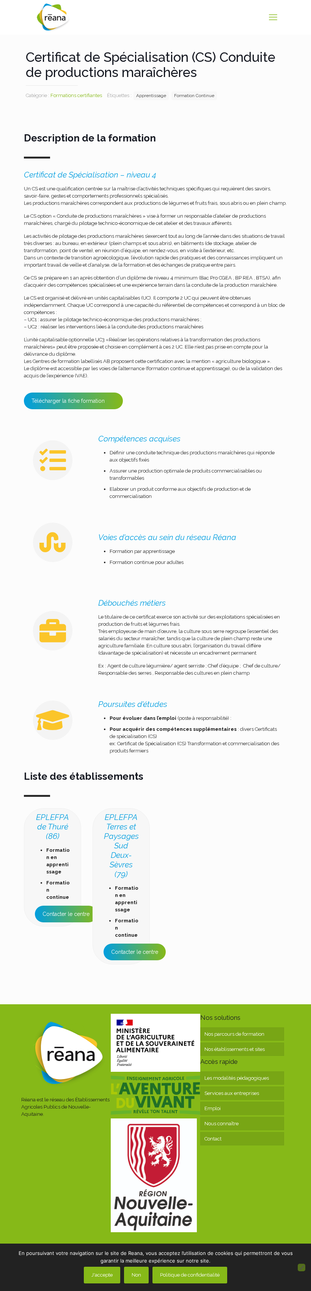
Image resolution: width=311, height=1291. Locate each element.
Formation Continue (194, 95)
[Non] (301, 1267)
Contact (212, 1139)
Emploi (212, 1108)
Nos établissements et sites (234, 1049)
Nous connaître (221, 1123)
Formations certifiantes (76, 95)
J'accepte (102, 1275)
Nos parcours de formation (234, 1034)
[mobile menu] (273, 17)
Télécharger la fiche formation (68, 401)
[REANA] (52, 17)
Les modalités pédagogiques (236, 1078)
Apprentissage (151, 95)
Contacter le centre (66, 914)
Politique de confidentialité (190, 1275)
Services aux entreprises (231, 1093)
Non (136, 1275)
